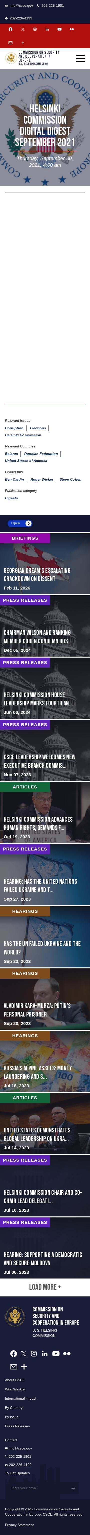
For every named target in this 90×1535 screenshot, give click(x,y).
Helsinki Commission (23, 435)
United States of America (26, 461)
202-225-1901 (53, 5)
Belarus (11, 454)
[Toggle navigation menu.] (80, 58)
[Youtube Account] (59, 29)
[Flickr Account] (71, 29)
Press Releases (17, 1426)
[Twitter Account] (22, 29)
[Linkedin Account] (47, 29)
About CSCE (15, 1380)
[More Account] (22, 42)
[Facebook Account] (10, 29)
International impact (20, 1398)
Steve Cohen (71, 479)
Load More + (45, 1287)
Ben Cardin (14, 479)
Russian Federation (41, 454)
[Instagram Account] (35, 29)
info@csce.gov (21, 5)
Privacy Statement (19, 1525)
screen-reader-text (45, 564)
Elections (38, 428)
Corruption (14, 428)
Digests (11, 498)
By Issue (11, 1417)
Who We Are (15, 1389)
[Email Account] (10, 42)
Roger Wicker (42, 479)
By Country (13, 1408)
